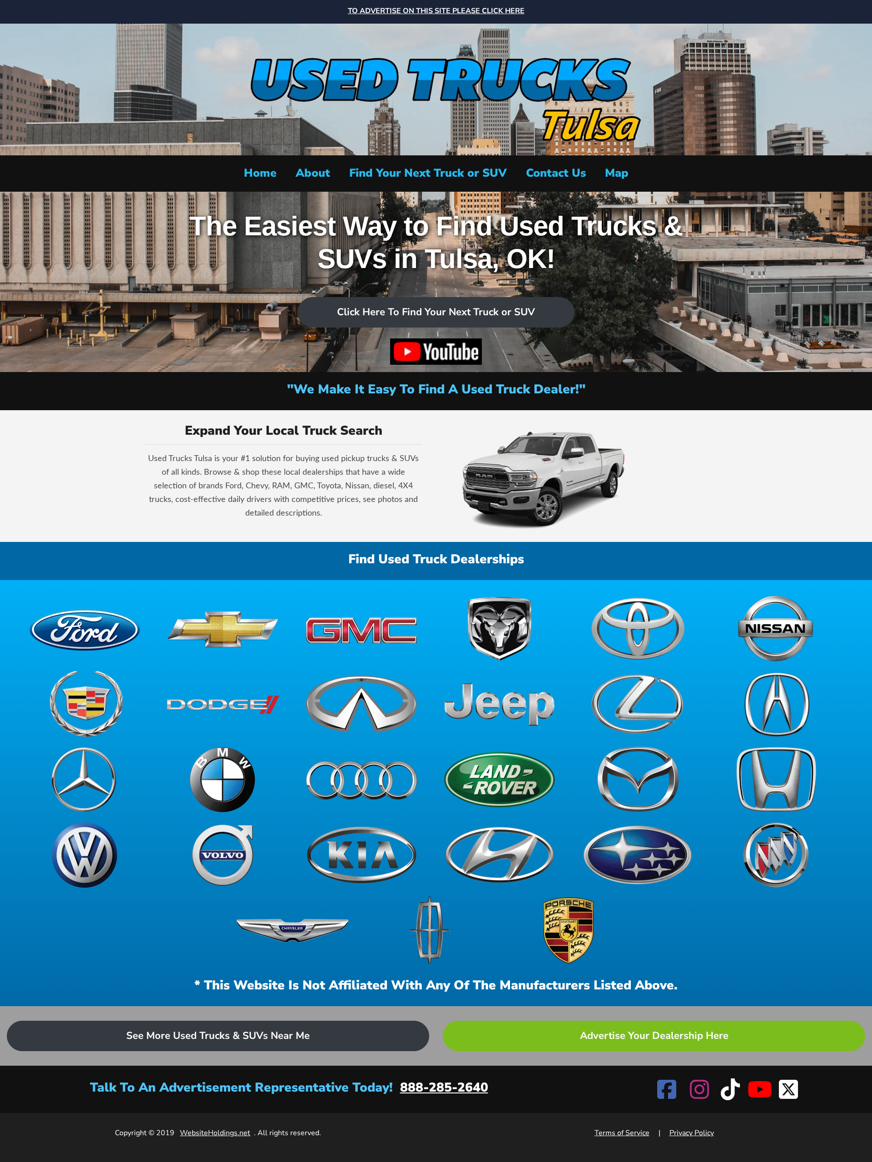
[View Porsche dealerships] (568, 930)
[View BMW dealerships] (223, 779)
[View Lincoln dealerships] (430, 930)
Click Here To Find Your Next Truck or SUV (436, 312)
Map (617, 173)
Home (260, 173)
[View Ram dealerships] (499, 629)
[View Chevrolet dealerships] (223, 629)
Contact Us (556, 173)
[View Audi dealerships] (361, 779)
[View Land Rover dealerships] (499, 779)
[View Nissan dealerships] (776, 629)
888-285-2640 (444, 1087)
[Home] (436, 88)
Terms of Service (622, 1133)
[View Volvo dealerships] (223, 855)
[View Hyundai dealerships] (499, 855)
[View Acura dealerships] (776, 704)
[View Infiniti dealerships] (361, 704)
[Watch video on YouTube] (435, 351)
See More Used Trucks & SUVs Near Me (218, 1036)
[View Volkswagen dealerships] (85, 855)
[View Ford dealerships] (85, 629)
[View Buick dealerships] (776, 855)
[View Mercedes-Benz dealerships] (85, 779)
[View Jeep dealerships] (499, 704)
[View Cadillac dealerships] (85, 704)
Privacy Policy (691, 1133)
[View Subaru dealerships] (637, 855)
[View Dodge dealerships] (223, 704)
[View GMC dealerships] (361, 629)
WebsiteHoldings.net (215, 1133)
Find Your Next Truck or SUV (428, 173)
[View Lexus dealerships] (637, 704)
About (313, 173)
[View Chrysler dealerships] (292, 930)
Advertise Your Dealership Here (654, 1036)
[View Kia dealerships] (361, 855)
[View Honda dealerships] (776, 779)
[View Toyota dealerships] (637, 629)
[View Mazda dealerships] (637, 779)
